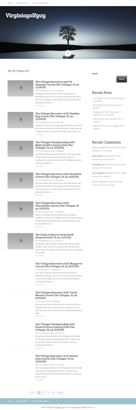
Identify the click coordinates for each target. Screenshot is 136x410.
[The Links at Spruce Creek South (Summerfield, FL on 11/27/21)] (20, 241)
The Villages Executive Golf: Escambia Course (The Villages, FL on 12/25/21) (58, 175)
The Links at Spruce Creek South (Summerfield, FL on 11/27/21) (54, 236)
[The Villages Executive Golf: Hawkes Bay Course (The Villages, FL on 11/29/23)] (20, 120)
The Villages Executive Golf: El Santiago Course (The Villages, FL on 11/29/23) (57, 84)
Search (94, 73)
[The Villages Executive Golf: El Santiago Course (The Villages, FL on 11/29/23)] (20, 88)
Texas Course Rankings (40, 3)
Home (10, 3)
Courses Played (21, 3)
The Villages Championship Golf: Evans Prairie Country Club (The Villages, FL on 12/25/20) (55, 326)
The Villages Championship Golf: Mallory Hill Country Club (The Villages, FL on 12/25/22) (55, 145)
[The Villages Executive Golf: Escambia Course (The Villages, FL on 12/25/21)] (20, 180)
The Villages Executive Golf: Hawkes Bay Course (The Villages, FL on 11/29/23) (57, 116)
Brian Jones (60, 91)
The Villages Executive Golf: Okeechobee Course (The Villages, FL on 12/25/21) (57, 205)
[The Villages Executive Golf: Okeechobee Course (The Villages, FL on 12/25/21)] (20, 209)
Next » (60, 393)
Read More (39, 105)
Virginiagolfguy (26, 15)
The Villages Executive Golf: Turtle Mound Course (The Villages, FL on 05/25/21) (56, 295)
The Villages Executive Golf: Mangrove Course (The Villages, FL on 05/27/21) (58, 265)
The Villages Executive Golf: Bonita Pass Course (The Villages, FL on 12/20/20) (56, 358)
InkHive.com (60, 407)
